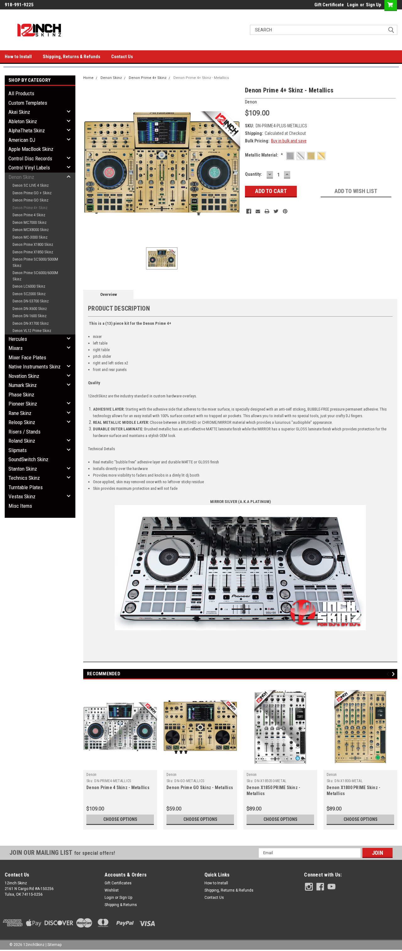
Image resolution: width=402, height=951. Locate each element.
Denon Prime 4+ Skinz (30, 207)
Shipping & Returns (121, 905)
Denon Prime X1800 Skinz (33, 244)
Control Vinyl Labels (29, 167)
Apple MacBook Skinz (30, 149)
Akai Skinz (19, 112)
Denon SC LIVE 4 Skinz (31, 185)
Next (394, 674)
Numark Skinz (22, 385)
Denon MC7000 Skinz (29, 222)
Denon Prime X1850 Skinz (33, 252)
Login (352, 5)
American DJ (21, 140)
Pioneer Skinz (22, 404)
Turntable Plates (25, 487)
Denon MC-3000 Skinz (30, 237)
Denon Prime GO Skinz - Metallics (199, 787)
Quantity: (253, 174)
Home (88, 78)
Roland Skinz (21, 441)
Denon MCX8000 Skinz (31, 229)
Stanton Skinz (22, 469)
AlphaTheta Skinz (26, 130)
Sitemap (54, 945)
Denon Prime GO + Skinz (32, 193)
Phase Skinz (21, 394)
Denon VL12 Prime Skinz (32, 330)
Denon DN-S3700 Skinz (31, 301)
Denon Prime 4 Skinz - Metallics (117, 787)
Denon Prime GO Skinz (30, 200)
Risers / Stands (24, 432)
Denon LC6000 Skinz (29, 286)
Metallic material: (264, 155)
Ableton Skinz (22, 121)
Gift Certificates (118, 883)
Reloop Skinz (21, 422)
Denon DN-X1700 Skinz (31, 323)
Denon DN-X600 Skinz (30, 308)
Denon (91, 774)
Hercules (17, 339)
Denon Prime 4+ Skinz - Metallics (201, 78)
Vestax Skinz (21, 496)
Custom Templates (27, 103)
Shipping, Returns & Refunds (71, 56)
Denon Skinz (21, 177)
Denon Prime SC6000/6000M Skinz (35, 275)
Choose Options (120, 819)
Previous (388, 674)
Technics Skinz (24, 478)
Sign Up (373, 5)
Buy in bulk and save (289, 140)
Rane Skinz (19, 413)
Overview (108, 294)
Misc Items (20, 506)
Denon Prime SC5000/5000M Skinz (35, 262)
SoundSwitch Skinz (28, 459)
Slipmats (17, 450)
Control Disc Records (30, 158)
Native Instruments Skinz (34, 366)
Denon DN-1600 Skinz (29, 315)
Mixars (15, 348)
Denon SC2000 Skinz (29, 293)
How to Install (18, 56)
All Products (21, 93)
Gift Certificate (329, 5)
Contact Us (122, 56)
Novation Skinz (23, 376)
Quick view (120, 765)
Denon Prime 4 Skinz (29, 215)
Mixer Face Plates (27, 357)
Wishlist (112, 890)
